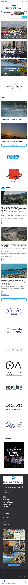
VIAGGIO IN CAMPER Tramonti (11, 141)
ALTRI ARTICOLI (14, 299)
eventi (10, 57)
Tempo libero (7, 39)
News (18, 57)
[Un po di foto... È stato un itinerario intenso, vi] (19, 557)
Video (5, 1)
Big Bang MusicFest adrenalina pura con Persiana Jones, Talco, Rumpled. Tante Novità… (14, 452)
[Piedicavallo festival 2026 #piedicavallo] (8, 546)
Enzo (4, 511)
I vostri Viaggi (6, 501)
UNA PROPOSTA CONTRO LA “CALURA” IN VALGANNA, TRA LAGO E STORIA (13, 209)
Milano (15, 57)
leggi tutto (5, 223)
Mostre (4, 523)
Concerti (5, 521)
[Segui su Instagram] (22, 1)
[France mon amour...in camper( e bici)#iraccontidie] (8, 557)
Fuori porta (12, 37)
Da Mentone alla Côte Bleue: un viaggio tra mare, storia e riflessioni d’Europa (12, 71)
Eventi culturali (6, 524)
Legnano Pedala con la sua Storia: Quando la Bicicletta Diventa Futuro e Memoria (13, 52)
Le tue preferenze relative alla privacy (15, 581)
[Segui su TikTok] (24, 1)
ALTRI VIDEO (14, 145)
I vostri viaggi (19, 37)
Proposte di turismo (8, 59)
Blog (9, 284)
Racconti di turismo (7, 504)
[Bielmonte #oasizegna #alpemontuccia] (8, 534)
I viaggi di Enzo (17, 248)
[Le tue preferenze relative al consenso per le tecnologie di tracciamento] (25, 582)
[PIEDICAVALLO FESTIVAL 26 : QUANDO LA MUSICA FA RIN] (19, 546)
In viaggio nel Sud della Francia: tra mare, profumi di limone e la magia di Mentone (13, 282)
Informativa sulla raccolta (8, 583)
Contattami (6, 513)
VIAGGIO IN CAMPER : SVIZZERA (12, 119)
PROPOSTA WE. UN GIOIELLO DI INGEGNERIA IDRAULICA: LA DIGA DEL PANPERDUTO (13, 32)
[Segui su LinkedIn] (26, 1)
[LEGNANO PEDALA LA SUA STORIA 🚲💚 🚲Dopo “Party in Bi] (19, 534)
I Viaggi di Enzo (6, 499)
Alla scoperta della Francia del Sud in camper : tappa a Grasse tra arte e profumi (13, 245)
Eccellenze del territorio (14, 211)
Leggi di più (14, 459)
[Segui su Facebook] (20, 1)
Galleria (2, 1)
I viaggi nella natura (8, 502)
